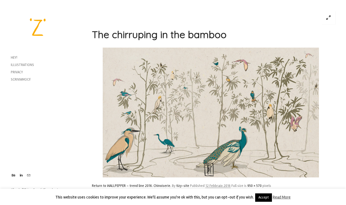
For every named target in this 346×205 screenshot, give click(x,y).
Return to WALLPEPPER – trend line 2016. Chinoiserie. (131, 186)
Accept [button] (263, 197)
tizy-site (182, 186)
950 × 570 (254, 186)
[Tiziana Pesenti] (38, 27)
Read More (282, 197)
